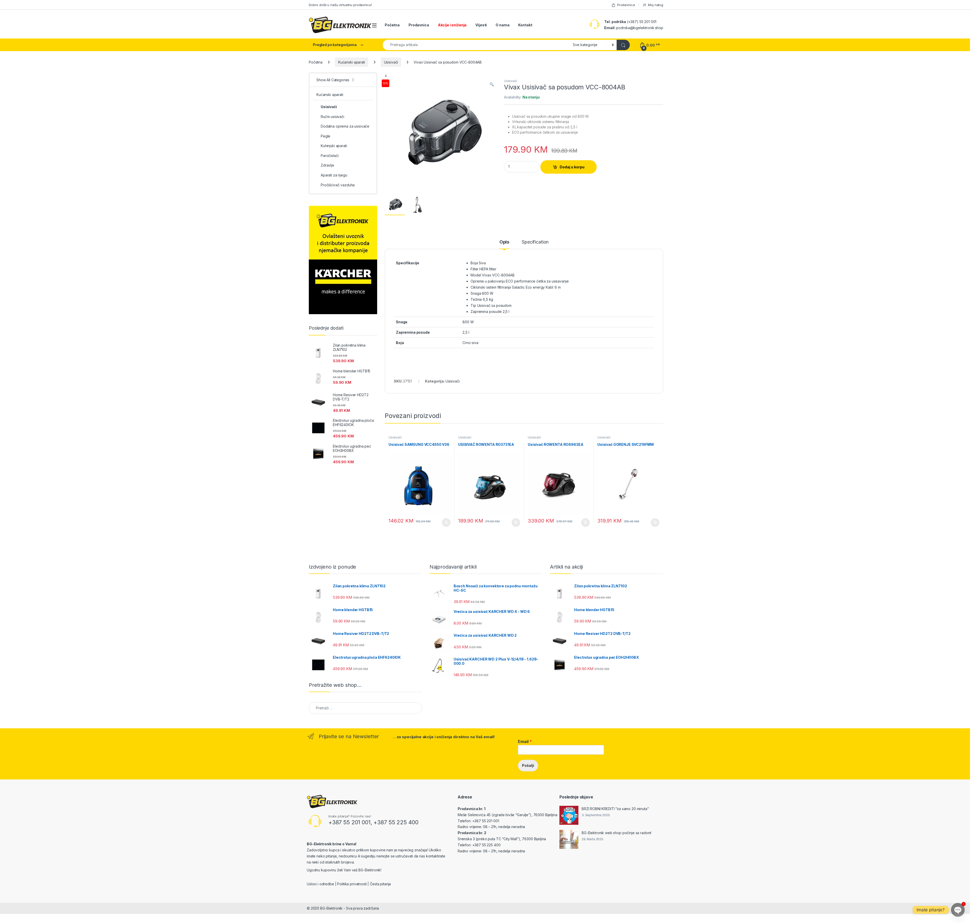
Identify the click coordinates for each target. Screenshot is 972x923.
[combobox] (476, 45)
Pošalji (528, 765)
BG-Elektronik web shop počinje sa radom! (616, 833)
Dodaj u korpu (572, 167)
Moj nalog (655, 5)
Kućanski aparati (351, 62)
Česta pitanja (380, 884)
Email (525, 741)
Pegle (325, 136)
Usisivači (391, 62)
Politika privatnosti (352, 884)
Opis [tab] (504, 242)
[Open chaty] (958, 910)
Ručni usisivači (332, 116)
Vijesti (481, 25)
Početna (392, 25)
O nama (502, 25)
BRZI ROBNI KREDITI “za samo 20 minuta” (615, 809)
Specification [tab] (535, 242)
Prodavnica (626, 5)
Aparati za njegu (334, 175)
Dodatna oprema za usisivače (345, 126)
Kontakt (525, 25)
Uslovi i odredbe (320, 884)
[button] (492, 84)
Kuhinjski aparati (334, 146)
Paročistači (329, 155)
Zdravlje (327, 165)
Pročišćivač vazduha (338, 185)
